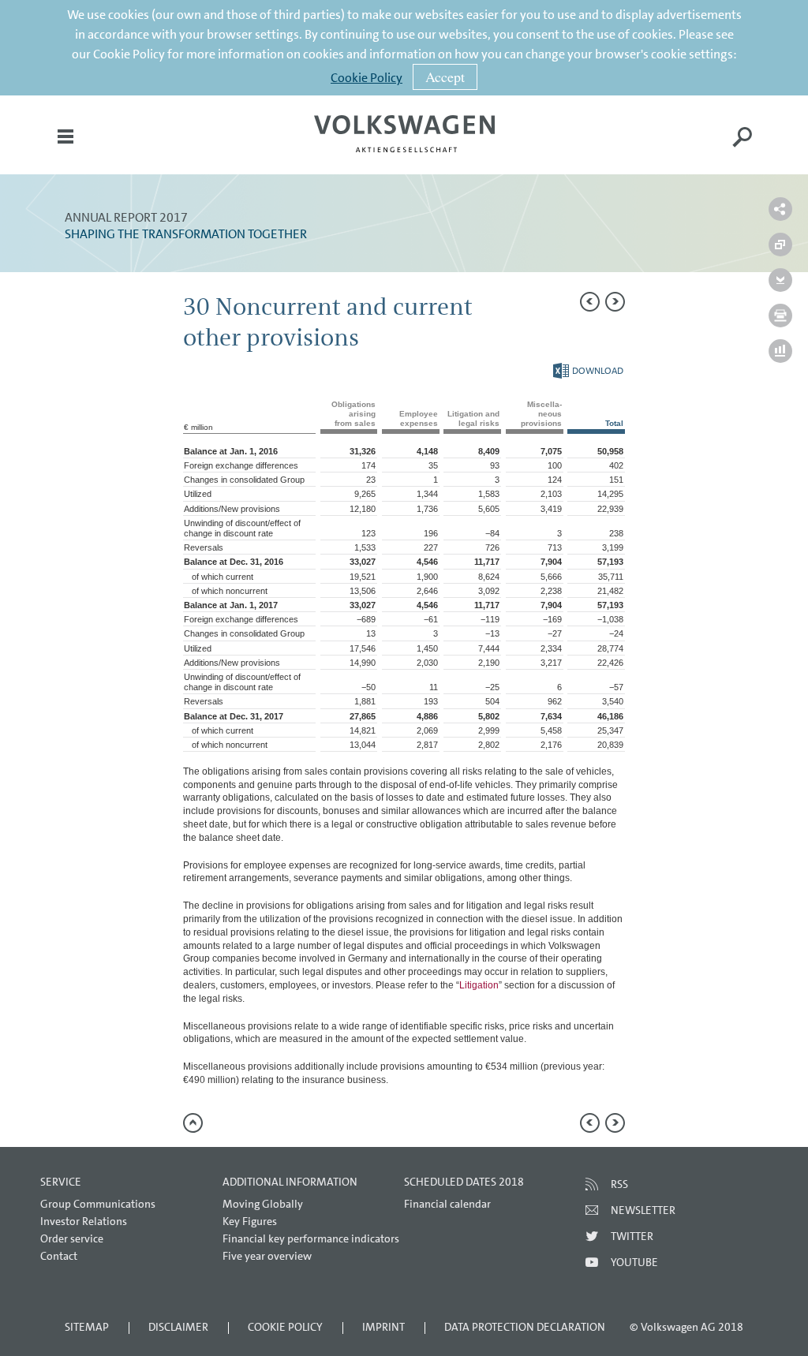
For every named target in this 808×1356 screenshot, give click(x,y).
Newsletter (643, 1210)
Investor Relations (83, 1221)
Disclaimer (178, 1327)
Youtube (634, 1262)
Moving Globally (263, 1204)
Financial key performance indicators (311, 1238)
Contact (58, 1256)
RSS (619, 1184)
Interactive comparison (780, 351)
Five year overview (267, 1256)
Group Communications (97, 1204)
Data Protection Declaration (524, 1327)
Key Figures (250, 1221)
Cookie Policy (366, 77)
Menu (65, 147)
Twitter (632, 1236)
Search (742, 147)
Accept (445, 76)
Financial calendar (447, 1204)
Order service (71, 1238)
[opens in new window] (404, 133)
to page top (193, 1123)
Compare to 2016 (780, 244)
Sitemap (87, 1327)
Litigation (479, 985)
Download (588, 370)
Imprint (383, 1327)
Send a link (780, 209)
